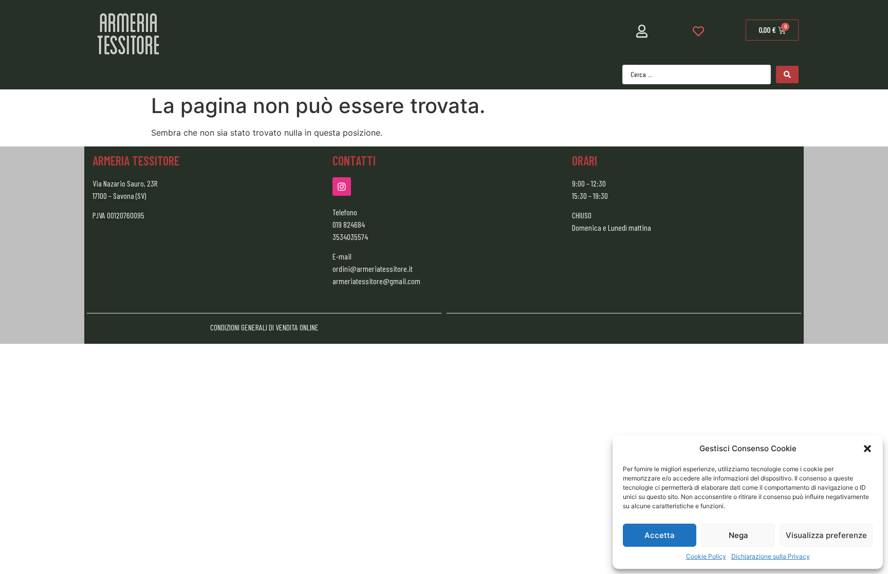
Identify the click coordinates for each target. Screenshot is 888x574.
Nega (738, 535)
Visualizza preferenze (826, 535)
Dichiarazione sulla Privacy (770, 556)
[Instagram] (341, 186)
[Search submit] (787, 74)
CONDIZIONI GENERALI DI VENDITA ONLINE (264, 327)
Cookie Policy (706, 556)
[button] (867, 448)
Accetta (659, 535)
